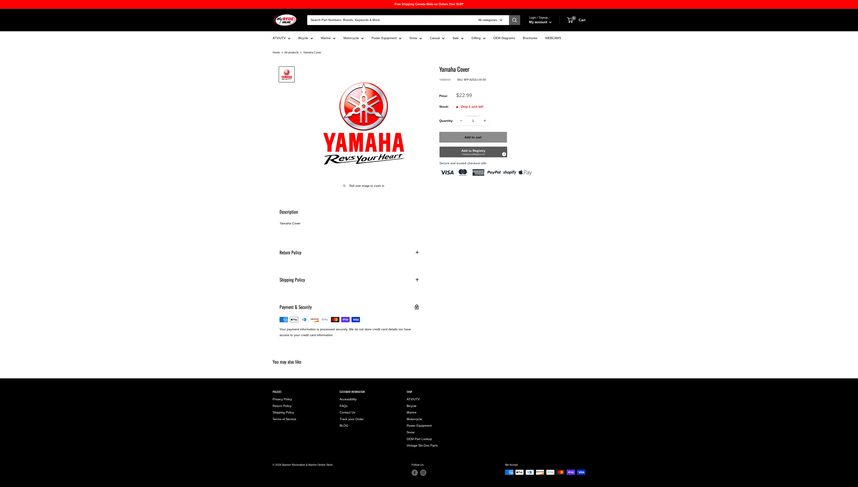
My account (538, 22)
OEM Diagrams (504, 38)
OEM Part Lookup (419, 439)
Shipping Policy (283, 412)
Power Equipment (384, 38)
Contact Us (347, 412)
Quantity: (446, 120)
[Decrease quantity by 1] (461, 120)
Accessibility (348, 399)
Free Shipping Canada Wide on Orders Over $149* (429, 4)
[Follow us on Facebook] (415, 473)
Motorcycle (351, 38)
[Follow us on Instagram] (423, 473)
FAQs (343, 406)
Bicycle (303, 38)
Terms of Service (284, 419)
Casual (435, 38)
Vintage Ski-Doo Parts (422, 445)
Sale (455, 38)
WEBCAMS (553, 38)
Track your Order (352, 419)
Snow (413, 38)
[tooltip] (504, 154)
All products (291, 52)
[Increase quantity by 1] (485, 120)
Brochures (530, 38)
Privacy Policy (282, 399)
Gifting (476, 38)
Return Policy (282, 406)
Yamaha (444, 79)
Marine (326, 38)
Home (276, 52)
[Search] (514, 20)
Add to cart (473, 137)
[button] (473, 152)
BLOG (344, 425)
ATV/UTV (279, 38)
